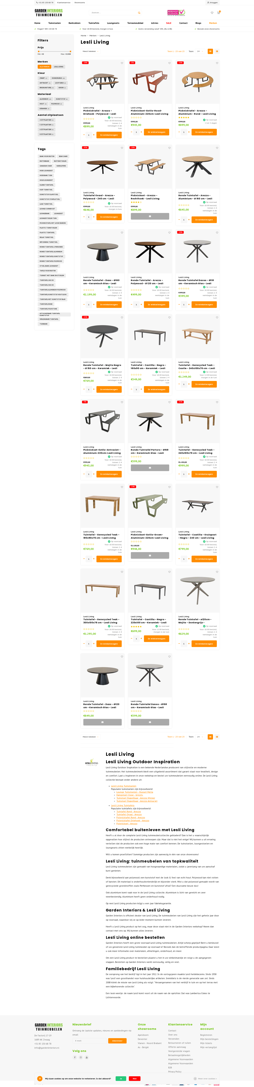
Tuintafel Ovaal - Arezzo (129, 814)
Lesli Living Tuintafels (122, 805)
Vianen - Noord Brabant (150, 1043)
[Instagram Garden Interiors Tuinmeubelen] (80, 1057)
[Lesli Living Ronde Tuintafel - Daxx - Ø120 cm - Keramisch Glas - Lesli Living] (102, 675)
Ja (121, 1078)
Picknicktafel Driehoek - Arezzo (132, 820)
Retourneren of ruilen (179, 1043)
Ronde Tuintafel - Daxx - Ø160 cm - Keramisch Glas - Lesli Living (101, 282)
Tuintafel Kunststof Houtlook (53, 294)
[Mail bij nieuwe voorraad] (150, 216)
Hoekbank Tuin (46, 175)
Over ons (172, 1034)
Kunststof (62, 99)
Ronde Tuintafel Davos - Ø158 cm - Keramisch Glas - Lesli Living (149, 706)
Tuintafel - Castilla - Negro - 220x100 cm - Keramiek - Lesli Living (149, 621)
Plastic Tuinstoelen (48, 228)
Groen (62, 88)
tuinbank (43, 324)
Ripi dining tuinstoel (48, 242)
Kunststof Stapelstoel (50, 199)
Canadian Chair (46, 166)
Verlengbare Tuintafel (49, 319)
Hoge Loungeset (46, 180)
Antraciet (45, 83)
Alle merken (44, 67)
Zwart (43, 78)
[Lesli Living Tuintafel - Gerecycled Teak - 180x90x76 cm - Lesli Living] (102, 506)
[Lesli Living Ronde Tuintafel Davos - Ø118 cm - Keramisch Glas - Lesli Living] (197, 251)
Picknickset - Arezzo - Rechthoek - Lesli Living (145, 197)
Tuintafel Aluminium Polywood (52, 290)
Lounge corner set (47, 209)
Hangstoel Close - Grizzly (129, 795)
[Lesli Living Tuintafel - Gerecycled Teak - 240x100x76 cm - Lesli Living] (197, 421)
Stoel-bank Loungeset (49, 266)
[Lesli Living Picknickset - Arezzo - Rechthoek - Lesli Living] (150, 167)
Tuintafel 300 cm (47, 285)
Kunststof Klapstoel (49, 194)
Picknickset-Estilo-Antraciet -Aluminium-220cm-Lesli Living (102, 451)
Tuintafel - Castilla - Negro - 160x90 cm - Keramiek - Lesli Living (148, 367)
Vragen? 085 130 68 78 (47, 29)
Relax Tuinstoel (46, 237)
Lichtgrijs (60, 83)
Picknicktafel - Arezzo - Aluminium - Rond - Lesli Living (197, 112)
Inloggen (214, 2)
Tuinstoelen (54, 23)
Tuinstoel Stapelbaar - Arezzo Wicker (135, 798)
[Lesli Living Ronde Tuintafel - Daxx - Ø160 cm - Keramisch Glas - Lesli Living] (102, 251)
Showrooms (79, 2)
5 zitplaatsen (46, 125)
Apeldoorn (143, 1035)
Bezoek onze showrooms (209, 29)
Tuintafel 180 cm (47, 280)
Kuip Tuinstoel (46, 190)
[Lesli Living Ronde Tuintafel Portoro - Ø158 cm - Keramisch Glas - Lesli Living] (150, 421)
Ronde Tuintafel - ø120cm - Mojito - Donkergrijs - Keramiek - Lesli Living (195, 621)
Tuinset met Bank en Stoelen (52, 275)
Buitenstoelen (60, 161)
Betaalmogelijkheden (179, 1055)
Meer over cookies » (207, 1078)
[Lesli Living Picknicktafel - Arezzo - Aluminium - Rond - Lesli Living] (197, 82)
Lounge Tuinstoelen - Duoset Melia (134, 792)
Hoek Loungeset (46, 171)
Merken (213, 23)
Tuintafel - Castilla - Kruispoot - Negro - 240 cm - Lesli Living (197, 536)
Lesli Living (58, 67)
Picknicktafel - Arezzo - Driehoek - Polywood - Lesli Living (99, 112)
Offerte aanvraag (177, 1047)
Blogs (198, 23)
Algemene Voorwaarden (180, 1059)
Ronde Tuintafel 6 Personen (51, 247)
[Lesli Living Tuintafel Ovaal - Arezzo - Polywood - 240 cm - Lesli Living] (102, 167)
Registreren (206, 1035)
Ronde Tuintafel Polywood (51, 261)
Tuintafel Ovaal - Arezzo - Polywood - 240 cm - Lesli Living (99, 197)
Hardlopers (61, 166)
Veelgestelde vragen (179, 1051)
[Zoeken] (139, 12)
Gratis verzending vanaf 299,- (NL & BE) (155, 29)
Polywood (56, 104)
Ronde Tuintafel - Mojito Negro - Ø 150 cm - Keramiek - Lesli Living (102, 367)
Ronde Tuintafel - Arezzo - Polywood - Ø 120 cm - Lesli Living (147, 282)
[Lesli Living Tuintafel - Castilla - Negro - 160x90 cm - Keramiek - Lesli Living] (150, 336)
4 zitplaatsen (46, 120)
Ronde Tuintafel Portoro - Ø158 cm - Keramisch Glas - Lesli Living (150, 451)
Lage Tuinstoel (46, 204)
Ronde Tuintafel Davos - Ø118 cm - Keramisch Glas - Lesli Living (196, 282)
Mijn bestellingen (209, 1039)
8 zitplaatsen (46, 134)
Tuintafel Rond (46, 304)
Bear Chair (63, 156)
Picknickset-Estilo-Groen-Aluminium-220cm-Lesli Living (149, 536)
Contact (183, 23)
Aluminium (45, 99)
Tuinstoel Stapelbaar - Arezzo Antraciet (136, 801)
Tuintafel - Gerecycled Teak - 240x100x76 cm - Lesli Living (196, 451)
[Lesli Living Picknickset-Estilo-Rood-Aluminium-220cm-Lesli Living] (150, 82)
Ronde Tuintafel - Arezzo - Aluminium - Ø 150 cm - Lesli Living (195, 197)
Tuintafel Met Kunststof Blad (52, 299)
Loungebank (44, 213)
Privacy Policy (174, 1071)
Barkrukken (74, 23)
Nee (135, 1078)
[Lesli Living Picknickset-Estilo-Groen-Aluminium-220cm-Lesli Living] (150, 506)
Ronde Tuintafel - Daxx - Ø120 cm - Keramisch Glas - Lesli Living (101, 706)
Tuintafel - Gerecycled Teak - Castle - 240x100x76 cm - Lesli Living (196, 367)
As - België (143, 1047)
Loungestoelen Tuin (48, 218)
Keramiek (44, 108)
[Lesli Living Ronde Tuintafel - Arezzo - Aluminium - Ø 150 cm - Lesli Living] (197, 167)
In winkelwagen (109, 135)
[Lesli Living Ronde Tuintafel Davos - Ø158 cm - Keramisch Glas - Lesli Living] (150, 675)
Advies (154, 23)
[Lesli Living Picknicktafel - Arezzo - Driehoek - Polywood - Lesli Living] (102, 82)
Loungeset (58, 213)
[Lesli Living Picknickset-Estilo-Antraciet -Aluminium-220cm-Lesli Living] (102, 421)
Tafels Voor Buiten (48, 271)
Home (37, 23)
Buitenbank (44, 161)
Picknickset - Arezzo (126, 823)
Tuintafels (93, 23)
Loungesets (113, 23)
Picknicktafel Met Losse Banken (53, 223)
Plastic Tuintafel (47, 232)
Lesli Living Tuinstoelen (123, 786)
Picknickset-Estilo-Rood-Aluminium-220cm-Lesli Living (149, 112)
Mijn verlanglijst (208, 1047)
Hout (43, 104)
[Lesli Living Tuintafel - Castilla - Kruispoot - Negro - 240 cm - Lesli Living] (197, 506)
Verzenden (173, 1038)
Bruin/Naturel (47, 88)
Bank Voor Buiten (47, 156)
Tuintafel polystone (48, 309)
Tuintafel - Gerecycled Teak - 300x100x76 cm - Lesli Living (101, 621)
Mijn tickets (206, 1043)
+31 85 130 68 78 (45, 2)
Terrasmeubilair (135, 23)
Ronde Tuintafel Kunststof (51, 256)
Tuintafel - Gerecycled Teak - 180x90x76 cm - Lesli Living (101, 536)
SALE (168, 23)
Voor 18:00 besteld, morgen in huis (97, 29)
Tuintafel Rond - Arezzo (128, 811)
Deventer (142, 1039)
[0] (218, 12)
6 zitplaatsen (46, 129)
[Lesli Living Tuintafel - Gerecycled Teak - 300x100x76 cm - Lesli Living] (102, 591)
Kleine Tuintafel (46, 185)
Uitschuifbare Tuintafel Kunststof (50, 314)
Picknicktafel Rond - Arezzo (130, 817)
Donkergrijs (58, 78)
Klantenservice (63, 2)
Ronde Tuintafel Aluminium (51, 252)
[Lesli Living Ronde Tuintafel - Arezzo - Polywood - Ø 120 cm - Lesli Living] (150, 251)
